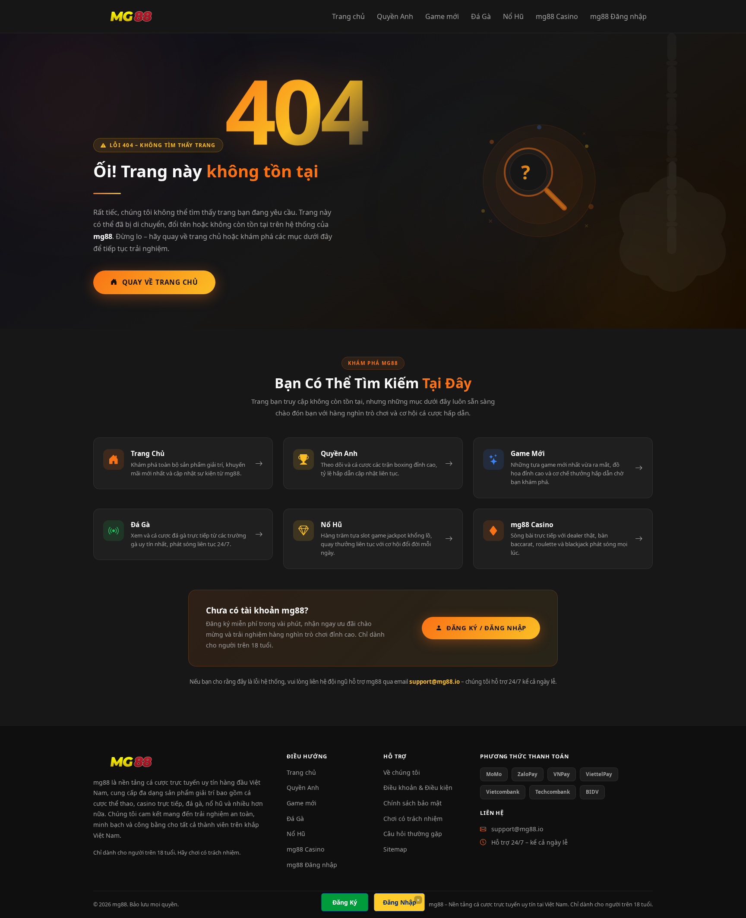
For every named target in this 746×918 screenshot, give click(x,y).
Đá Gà (481, 16)
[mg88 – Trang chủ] (131, 16)
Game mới (442, 16)
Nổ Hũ (513, 16)
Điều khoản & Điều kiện (417, 787)
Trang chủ (348, 16)
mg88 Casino (557, 16)
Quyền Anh (395, 16)
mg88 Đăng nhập (618, 16)
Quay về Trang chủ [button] (160, 282)
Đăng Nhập (399, 902)
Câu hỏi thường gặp (412, 834)
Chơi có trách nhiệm (413, 818)
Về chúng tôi (401, 772)
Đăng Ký (344, 902)
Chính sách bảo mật (412, 803)
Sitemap (395, 849)
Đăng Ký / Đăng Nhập (486, 627)
